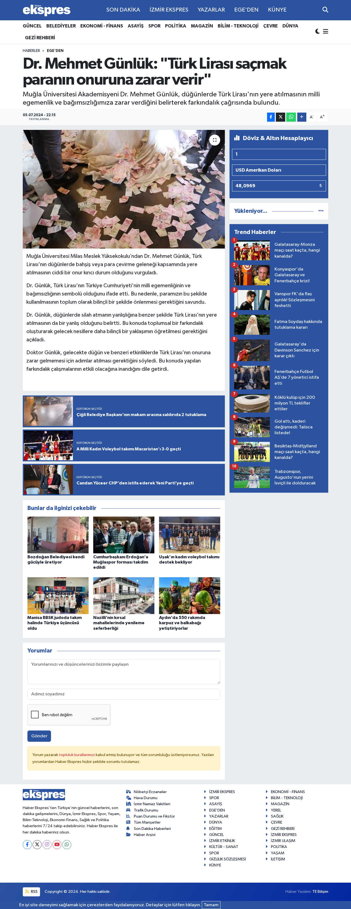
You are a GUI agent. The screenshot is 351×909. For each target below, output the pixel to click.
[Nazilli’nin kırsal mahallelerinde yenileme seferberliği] (123, 595)
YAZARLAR (211, 10)
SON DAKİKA (123, 10)
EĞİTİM (215, 829)
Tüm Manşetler (147, 822)
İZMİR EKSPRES (168, 10)
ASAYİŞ (136, 26)
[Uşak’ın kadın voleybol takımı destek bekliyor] (189, 534)
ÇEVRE (270, 26)
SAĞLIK (277, 816)
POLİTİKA (175, 26)
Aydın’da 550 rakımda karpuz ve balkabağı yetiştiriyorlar (182, 622)
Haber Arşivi (144, 835)
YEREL (276, 810)
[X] (37, 844)
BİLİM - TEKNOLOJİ (238, 26)
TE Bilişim (320, 892)
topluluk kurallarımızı (77, 755)
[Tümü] (321, 211)
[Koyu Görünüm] (318, 32)
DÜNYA (290, 26)
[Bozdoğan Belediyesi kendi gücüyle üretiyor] (58, 534)
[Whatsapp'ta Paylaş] (291, 117)
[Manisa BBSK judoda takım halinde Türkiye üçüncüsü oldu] (58, 595)
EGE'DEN (246, 10)
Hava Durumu (145, 798)
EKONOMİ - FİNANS (101, 26)
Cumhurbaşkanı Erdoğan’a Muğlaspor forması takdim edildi (120, 562)
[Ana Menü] (325, 32)
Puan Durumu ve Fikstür (154, 816)
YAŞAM (277, 853)
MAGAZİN (202, 26)
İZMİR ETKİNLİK (222, 841)
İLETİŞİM (278, 859)
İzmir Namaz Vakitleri (152, 804)
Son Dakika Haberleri (152, 829)
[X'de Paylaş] (280, 117)
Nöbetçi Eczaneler (150, 792)
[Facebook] (27, 844)
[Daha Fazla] (301, 117)
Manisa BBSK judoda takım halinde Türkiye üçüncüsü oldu (54, 622)
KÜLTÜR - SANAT (223, 847)
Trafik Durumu (146, 810)
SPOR (154, 26)
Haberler (31, 51)
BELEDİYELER (61, 26)
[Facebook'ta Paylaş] (271, 117)
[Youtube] (56, 844)
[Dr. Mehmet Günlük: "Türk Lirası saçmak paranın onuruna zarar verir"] (124, 189)
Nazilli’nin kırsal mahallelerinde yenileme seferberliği (119, 622)
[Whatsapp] (66, 844)
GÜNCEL (32, 26)
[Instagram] (47, 844)
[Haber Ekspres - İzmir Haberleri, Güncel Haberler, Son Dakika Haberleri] (46, 10)
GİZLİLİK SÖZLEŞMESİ (227, 859)
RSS (34, 892)
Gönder (39, 736)
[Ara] (325, 10)
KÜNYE (277, 10)
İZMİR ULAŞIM (283, 841)
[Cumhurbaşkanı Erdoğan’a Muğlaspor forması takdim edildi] (123, 534)
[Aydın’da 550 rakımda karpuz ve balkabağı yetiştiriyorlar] (189, 595)
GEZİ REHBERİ (40, 37)
